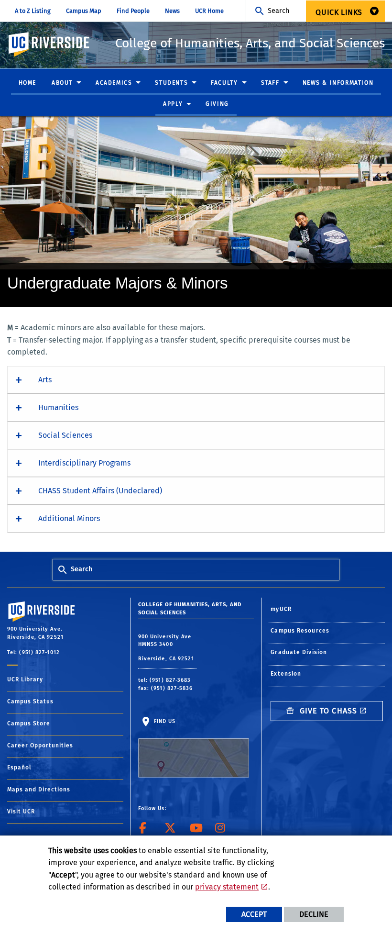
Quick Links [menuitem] (339, 12)
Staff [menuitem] (270, 82)
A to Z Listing (33, 10)
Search (278, 11)
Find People (133, 10)
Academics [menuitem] (114, 82)
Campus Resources (300, 630)
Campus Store (28, 723)
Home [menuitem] (27, 82)
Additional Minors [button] (69, 518)
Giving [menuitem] (217, 103)
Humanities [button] (58, 407)
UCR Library (25, 679)
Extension (286, 673)
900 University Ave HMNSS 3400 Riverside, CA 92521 (167, 648)
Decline (313, 914)
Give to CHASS (327, 710)
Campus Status (30, 701)
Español (19, 767)
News (172, 10)
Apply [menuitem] (173, 103)
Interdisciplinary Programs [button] (84, 462)
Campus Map (83, 10)
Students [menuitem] (171, 82)
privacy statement (227, 886)
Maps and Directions (38, 789)
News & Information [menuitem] (338, 82)
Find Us (164, 721)
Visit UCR (21, 811)
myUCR (281, 609)
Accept (254, 914)
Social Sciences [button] (65, 435)
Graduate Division (299, 652)
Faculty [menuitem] (224, 82)
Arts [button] (45, 379)
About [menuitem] (62, 82)
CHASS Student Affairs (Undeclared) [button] (100, 490)
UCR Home (209, 10)
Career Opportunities (40, 745)
